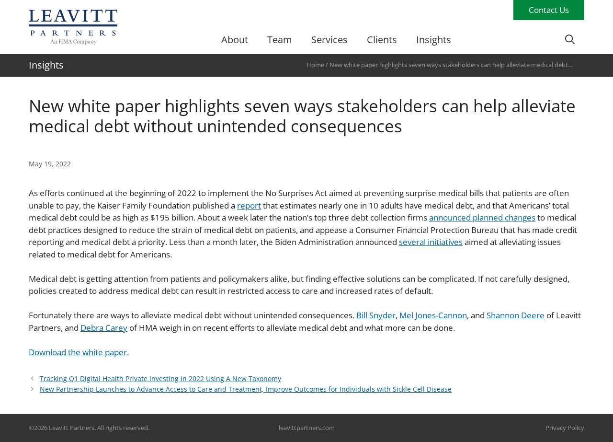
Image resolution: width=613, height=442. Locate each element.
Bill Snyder (376, 315)
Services (329, 39)
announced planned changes (482, 217)
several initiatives (431, 241)
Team (279, 39)
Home (315, 64)
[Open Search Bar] (570, 39)
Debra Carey (103, 327)
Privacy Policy (564, 427)
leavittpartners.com (307, 427)
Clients (382, 39)
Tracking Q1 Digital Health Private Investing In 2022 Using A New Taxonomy (160, 378)
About (234, 39)
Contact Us (549, 9)
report (249, 205)
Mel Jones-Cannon (433, 315)
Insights (433, 39)
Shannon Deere (516, 315)
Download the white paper (78, 352)
